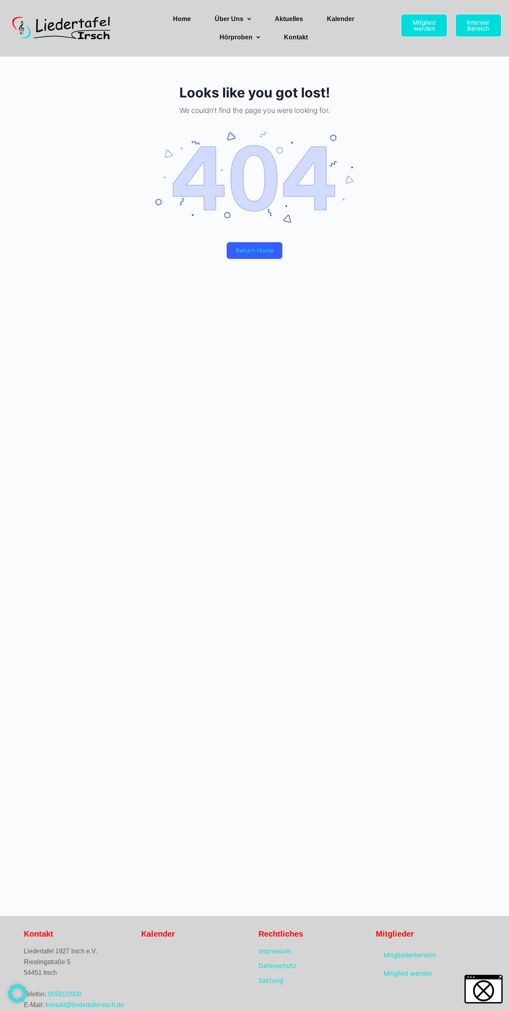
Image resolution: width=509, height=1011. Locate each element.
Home (182, 19)
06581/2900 (65, 994)
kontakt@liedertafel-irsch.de (84, 1004)
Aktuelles (289, 19)
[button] (233, 19)
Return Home (255, 250)
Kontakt (296, 37)
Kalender (340, 19)
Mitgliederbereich (410, 955)
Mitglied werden (408, 973)
